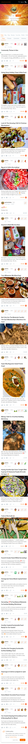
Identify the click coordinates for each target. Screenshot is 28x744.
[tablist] (14, 38)
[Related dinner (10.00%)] (22, 463)
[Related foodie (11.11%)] (18, 357)
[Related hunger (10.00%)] (22, 66)
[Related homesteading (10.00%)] (18, 116)
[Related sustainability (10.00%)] (22, 311)
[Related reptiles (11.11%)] (18, 551)
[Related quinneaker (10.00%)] (25, 311)
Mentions (23, 38)
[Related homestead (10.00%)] (18, 66)
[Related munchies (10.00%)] (22, 708)
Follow (18, 15)
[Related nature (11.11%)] (22, 551)
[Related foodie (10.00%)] (18, 161)
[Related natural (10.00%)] (18, 410)
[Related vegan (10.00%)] (15, 602)
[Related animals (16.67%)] (25, 44)
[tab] (3, 38)
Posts (3, 38)
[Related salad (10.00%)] (25, 602)
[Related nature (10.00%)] (15, 410)
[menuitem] (22, 2)
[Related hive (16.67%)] (15, 44)
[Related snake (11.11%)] (15, 551)
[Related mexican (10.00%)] (25, 269)
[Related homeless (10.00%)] (25, 218)
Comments (16, 38)
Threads (9, 38)
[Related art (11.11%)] (25, 357)
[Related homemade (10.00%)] (18, 311)
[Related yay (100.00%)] (25, 202)
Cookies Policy (13, 737)
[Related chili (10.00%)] (22, 161)
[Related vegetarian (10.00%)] (25, 463)
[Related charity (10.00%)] (22, 218)
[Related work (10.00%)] (25, 509)
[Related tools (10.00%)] (22, 509)
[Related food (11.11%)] (15, 357)
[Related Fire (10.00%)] (22, 116)
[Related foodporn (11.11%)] (22, 357)
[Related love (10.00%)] (25, 66)
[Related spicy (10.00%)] (25, 116)
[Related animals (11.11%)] (25, 551)
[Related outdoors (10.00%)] (25, 410)
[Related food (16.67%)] (22, 44)
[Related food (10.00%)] (15, 66)
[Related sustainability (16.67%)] (18, 44)
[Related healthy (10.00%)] (22, 410)
